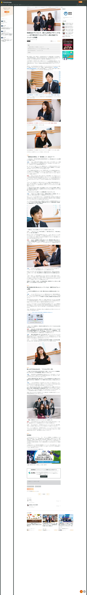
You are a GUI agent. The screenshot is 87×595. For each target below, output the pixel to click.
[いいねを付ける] (60, 501)
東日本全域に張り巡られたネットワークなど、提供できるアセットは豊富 (38, 48)
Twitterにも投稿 (38, 486)
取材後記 (29, 52)
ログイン (34, 491)
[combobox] (81, 5)
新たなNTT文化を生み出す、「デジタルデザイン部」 (35, 50)
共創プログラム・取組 (34, 39)
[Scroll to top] (84, 591)
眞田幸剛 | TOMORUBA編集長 (33, 504)
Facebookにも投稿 (31, 486)
